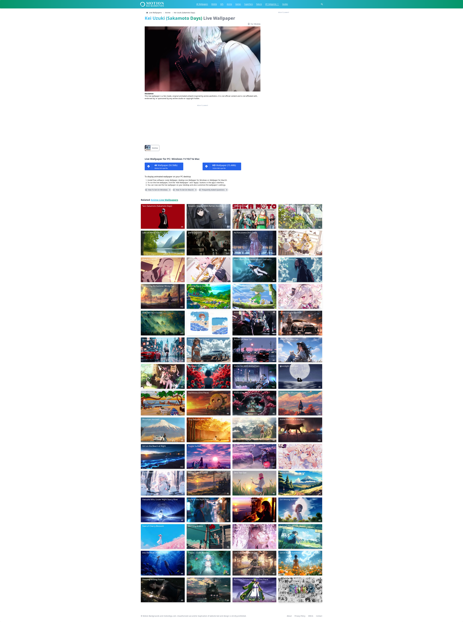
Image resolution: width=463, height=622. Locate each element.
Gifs (221, 4)
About (289, 616)
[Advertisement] (202, 123)
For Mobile (255, 24)
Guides (285, 4)
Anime (229, 4)
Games (238, 4)
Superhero (248, 4)
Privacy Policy (300, 616)
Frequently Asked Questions (213, 190)
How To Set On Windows (158, 190)
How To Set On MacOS (185, 190)
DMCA (310, 616)
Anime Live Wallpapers (164, 200)
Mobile (214, 4)
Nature (259, 4)
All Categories (270, 4)
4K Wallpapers (202, 4)
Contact (319, 616)
